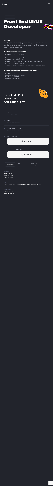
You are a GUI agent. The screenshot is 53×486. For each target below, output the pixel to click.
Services (17, 3)
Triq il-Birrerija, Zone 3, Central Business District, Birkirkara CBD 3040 (22, 184)
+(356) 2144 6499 (8, 175)
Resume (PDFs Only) (10, 136)
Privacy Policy (21, 165)
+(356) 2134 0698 (8, 177)
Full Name (8, 112)
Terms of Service (30, 165)
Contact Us (36, 3)
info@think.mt (8, 173)
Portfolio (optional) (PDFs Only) (13, 150)
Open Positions (10, 17)
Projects (23, 3)
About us (29, 3)
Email (7, 120)
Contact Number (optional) (12, 128)
